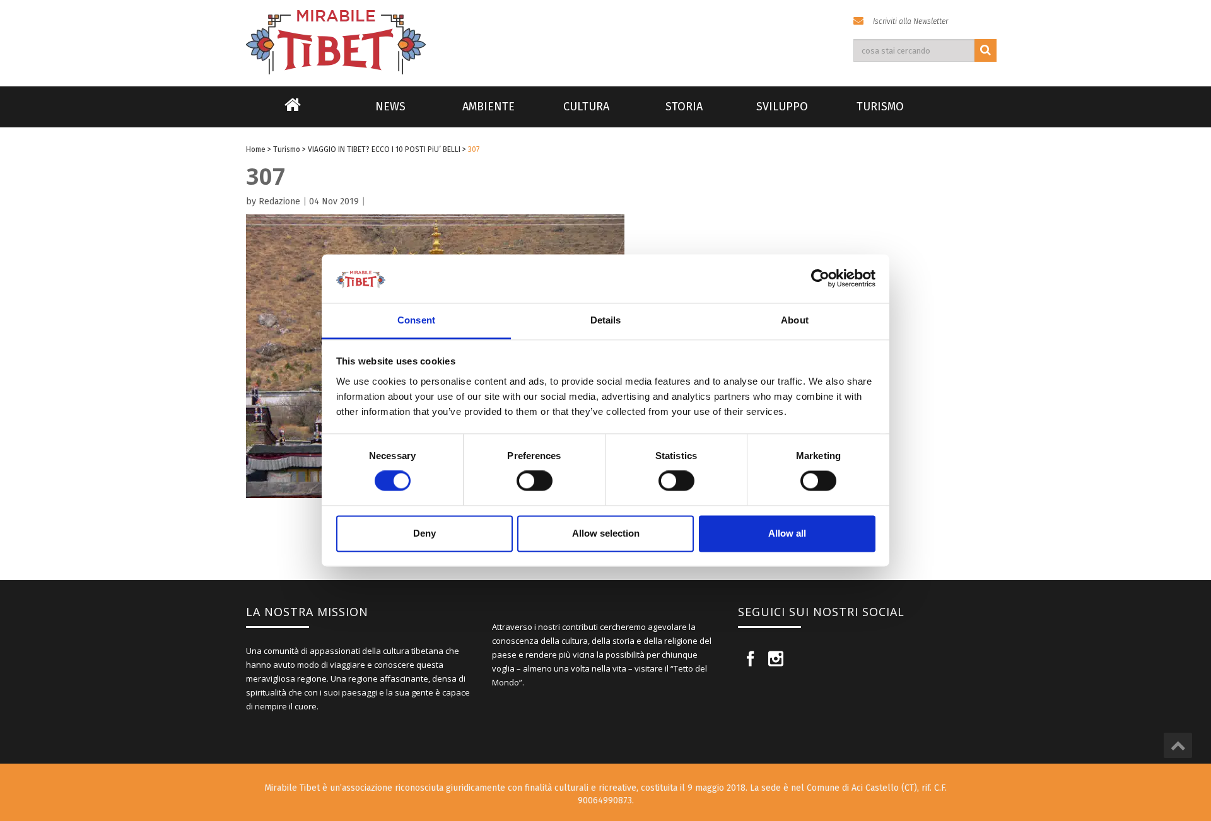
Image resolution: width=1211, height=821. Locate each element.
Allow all (787, 533)
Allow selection (606, 533)
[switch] (535, 481)
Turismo (880, 107)
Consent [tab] (416, 320)
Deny (424, 533)
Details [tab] (605, 320)
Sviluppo (782, 107)
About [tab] (795, 320)
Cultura (586, 107)
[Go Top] (1178, 745)
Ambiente (488, 107)
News (390, 107)
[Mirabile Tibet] (605, 27)
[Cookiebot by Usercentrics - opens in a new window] (820, 278)
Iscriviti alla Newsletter (910, 21)
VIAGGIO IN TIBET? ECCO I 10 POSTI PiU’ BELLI (384, 149)
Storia (684, 107)
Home (292, 113)
